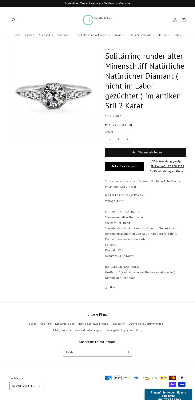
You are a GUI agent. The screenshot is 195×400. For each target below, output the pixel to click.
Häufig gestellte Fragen (93, 323)
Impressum (118, 323)
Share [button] (113, 287)
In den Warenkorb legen (145, 152)
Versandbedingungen (88, 330)
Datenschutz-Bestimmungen (146, 323)
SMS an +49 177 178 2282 (167, 166)
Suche (33, 323)
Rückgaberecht (62, 330)
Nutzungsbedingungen (119, 330)
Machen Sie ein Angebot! (124, 166)
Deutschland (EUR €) (24, 386)
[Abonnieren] (127, 352)
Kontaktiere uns (64, 323)
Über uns (46, 323)
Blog (139, 330)
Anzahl (109, 132)
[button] (14, 20)
